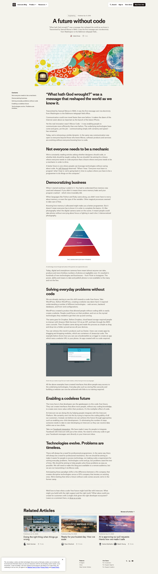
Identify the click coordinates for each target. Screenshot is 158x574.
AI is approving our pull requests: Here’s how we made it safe (114, 538)
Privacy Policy (45, 567)
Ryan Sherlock (69, 544)
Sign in (121, 4)
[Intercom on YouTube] (132, 561)
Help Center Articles (85, 567)
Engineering (71, 15)
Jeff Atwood (63, 168)
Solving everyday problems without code (25, 101)
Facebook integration (61, 429)
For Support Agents (108, 565)
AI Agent (81, 563)
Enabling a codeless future (20, 104)
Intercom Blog (22, 4)
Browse (127, 512)
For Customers (107, 563)
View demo (128, 4)
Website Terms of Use (34, 567)
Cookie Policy (55, 567)
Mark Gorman (31, 544)
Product (32, 4)
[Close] (63, 560)
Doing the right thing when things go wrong (40, 538)
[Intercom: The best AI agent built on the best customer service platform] (14, 4)
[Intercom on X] (127, 561)
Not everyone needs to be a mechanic (24, 95)
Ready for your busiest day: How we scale (78, 538)
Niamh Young (121, 544)
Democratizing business (19, 98)
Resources (41, 4)
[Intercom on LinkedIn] (129, 561)
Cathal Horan (76, 36)
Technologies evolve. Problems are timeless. (23, 107)
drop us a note (75, 498)
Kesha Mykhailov (107, 544)
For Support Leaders (108, 567)
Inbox (80, 565)
